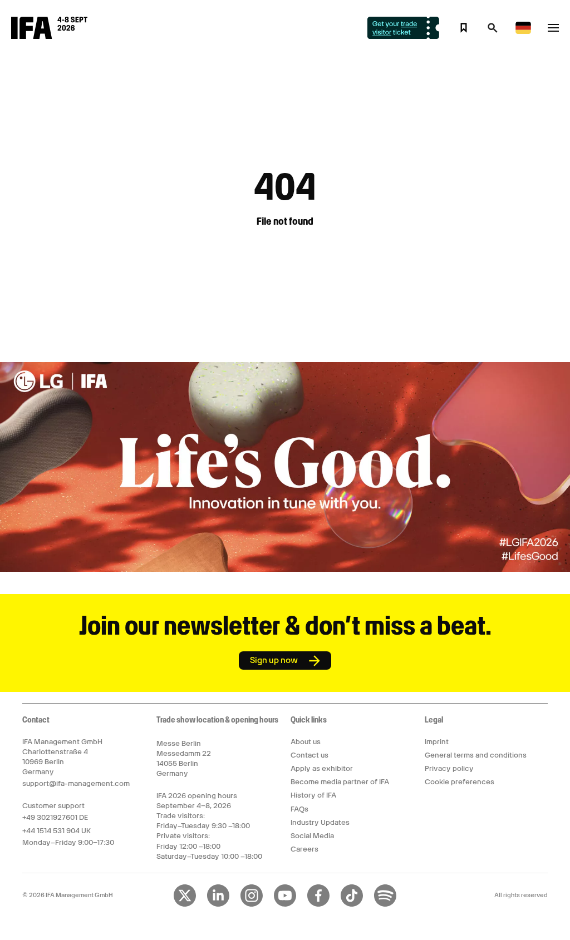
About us (306, 742)
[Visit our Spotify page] (385, 904)
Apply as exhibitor (322, 768)
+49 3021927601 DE (55, 817)
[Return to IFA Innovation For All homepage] (49, 36)
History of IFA (313, 795)
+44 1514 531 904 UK (56, 831)
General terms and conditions (476, 755)
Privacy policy (449, 768)
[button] (493, 31)
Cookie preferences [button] (459, 782)
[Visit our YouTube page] (285, 904)
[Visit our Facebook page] (318, 904)
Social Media (312, 836)
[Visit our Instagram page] (251, 904)
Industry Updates (320, 822)
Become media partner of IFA (340, 782)
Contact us (309, 755)
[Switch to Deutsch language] (523, 32)
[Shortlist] (464, 28)
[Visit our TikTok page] (352, 904)
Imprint (437, 742)
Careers (304, 849)
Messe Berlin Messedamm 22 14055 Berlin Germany (183, 758)
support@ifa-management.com (76, 783)
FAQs (299, 809)
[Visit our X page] (185, 904)
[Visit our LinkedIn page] (218, 904)
